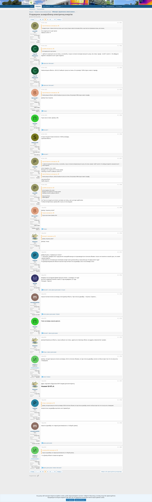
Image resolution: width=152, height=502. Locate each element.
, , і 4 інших (54, 290)
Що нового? (46, 6)
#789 (121, 207)
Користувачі (57, 6)
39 (42, 19)
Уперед (59, 19)
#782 (121, 45)
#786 (121, 134)
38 (40, 19)
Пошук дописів (40, 9)
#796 (121, 356)
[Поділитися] (118, 23)
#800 (121, 447)
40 (45, 19)
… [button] (52, 19)
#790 (121, 233)
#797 (121, 381)
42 (50, 19)
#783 (121, 67)
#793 (121, 294)
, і (51, 314)
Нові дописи (32, 9)
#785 (121, 115)
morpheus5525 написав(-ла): (49, 450)
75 (54, 19)
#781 (121, 22)
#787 (121, 158)
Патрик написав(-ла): (47, 213)
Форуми (38, 6)
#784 (121, 89)
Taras (31, 16)
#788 (121, 184)
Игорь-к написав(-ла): (47, 403)
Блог (31, 6)
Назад (32, 19)
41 (47, 19)
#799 (121, 423)
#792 (121, 275)
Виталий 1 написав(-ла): (48, 236)
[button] (51, 6)
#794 (121, 318)
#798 (121, 400)
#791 (121, 252)
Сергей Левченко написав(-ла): (49, 25)
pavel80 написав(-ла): (47, 48)
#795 (121, 337)
